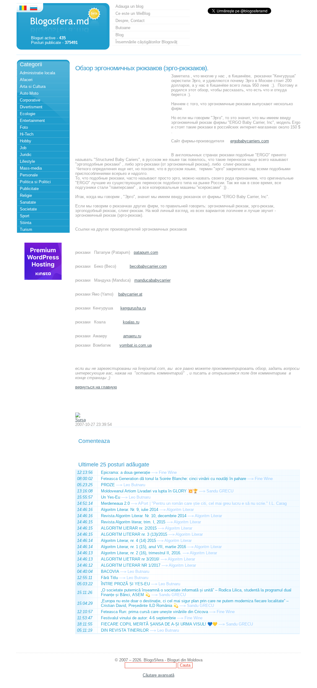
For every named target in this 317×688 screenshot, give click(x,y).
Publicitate (29, 188)
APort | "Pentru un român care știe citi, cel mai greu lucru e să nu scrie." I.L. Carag (212, 503)
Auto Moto (29, 93)
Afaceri (26, 79)
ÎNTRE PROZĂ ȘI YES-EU (125, 584)
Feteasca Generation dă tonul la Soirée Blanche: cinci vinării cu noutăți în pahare (173, 478)
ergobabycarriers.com (249, 141)
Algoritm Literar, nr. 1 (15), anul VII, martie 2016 (143, 546)
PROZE (108, 484)
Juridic (26, 154)
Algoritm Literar (180, 509)
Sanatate (28, 202)
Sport (24, 216)
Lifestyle (27, 161)
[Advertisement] (121, 112)
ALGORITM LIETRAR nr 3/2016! (130, 559)
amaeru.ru (132, 336)
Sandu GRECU (219, 491)
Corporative (30, 100)
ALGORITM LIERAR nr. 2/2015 (129, 528)
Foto (24, 127)
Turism (26, 229)
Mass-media (31, 168)
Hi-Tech (26, 134)
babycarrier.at (130, 294)
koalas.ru (131, 322)
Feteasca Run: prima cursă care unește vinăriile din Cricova (154, 611)
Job (23, 147)
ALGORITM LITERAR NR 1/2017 (130, 565)
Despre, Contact (130, 20)
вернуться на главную (96, 387)
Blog (119, 34)
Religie (26, 195)
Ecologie (27, 113)
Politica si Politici (35, 182)
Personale (29, 175)
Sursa (80, 420)
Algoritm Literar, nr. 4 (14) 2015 (128, 540)
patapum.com (146, 252)
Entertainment (32, 120)
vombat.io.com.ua (135, 345)
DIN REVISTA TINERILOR (125, 630)
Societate (28, 209)
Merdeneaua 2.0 (115, 503)
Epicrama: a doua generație (125, 472)
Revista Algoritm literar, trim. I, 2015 (133, 522)
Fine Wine (168, 472)
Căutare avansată (158, 675)
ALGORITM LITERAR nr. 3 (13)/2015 (134, 534)
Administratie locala (37, 73)
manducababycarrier (152, 280)
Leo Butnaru (134, 484)
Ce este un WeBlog (132, 13)
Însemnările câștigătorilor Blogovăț (146, 42)
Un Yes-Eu (110, 497)
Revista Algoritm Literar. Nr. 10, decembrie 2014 (143, 515)
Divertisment (31, 107)
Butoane (122, 27)
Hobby (25, 141)
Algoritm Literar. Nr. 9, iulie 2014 (129, 509)
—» (154, 472)
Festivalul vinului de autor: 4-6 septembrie (138, 618)
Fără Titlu (109, 577)
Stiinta (25, 222)
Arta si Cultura (33, 86)
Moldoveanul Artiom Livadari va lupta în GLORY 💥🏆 (149, 491)
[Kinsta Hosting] (43, 278)
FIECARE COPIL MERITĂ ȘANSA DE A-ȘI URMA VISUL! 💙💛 (159, 624)
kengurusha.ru (133, 308)
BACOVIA (110, 571)
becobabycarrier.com (148, 266)
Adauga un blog (129, 6)
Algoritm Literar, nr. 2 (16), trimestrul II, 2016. (141, 553)
